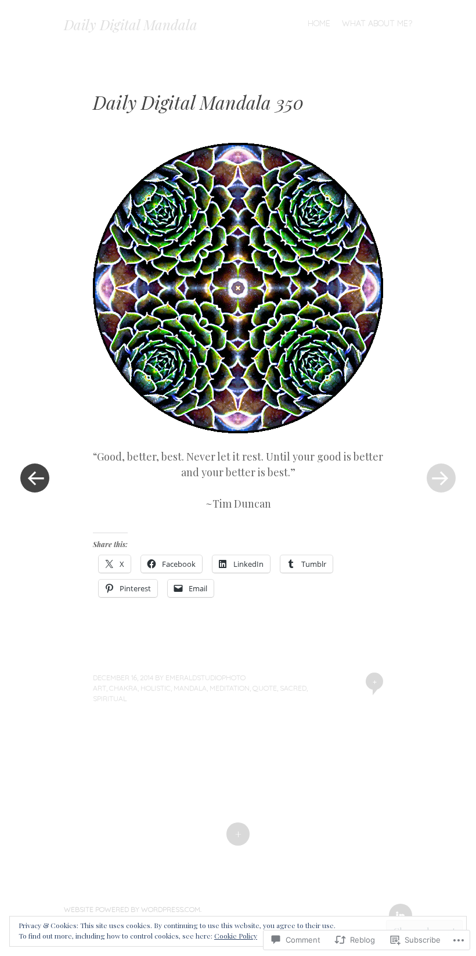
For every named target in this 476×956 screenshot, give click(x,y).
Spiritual (110, 698)
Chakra (123, 688)
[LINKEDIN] (399, 908)
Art (99, 688)
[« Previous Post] (35, 478)
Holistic (155, 688)
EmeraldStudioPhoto (205, 677)
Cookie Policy (235, 935)
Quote (265, 688)
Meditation (230, 688)
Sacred (293, 688)
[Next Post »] (441, 478)
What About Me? (377, 23)
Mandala (190, 688)
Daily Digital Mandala (130, 24)
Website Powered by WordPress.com (132, 909)
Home (319, 23)
